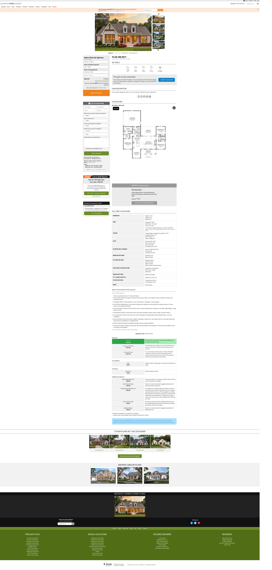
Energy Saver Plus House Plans (97, 546)
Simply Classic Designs (162, 543)
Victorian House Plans (32, 555)
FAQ (135, 528)
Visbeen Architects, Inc (162, 546)
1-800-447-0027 (102, 88)
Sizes (13, 7)
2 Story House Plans (97, 555)
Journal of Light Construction (227, 543)
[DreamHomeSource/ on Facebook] (191, 523)
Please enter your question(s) (92, 137)
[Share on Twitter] (147, 96)
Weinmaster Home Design (162, 548)
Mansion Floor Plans (97, 550)
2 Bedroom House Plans (97, 538)
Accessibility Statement (150, 564)
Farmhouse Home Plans (32, 545)
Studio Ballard (162, 545)
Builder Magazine (227, 541)
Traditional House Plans (124, 59)
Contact (145, 528)
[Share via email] (138, 96)
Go (257, 3)
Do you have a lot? (89, 118)
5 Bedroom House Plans (97, 543)
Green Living (162, 538)
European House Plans (32, 543)
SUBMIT (160, 10)
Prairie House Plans (32, 548)
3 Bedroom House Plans (97, 540)
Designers (44, 7)
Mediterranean (32, 546)
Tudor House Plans (32, 553)
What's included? (88, 59)
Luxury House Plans (97, 548)
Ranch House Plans (32, 550)
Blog (50, 7)
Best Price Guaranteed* (102, 81)
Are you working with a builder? (92, 123)
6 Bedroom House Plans (97, 545)
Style (8, 7)
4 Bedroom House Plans (97, 541)
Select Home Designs (162, 541)
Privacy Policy (122, 10)
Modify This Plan (166, 80)
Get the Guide (96, 213)
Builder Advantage (227, 540)
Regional (31, 7)
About (139, 528)
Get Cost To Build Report (96, 193)
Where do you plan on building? (93, 129)
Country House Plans (32, 540)
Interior (18, 7)
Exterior (25, 7)
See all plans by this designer (129, 456)
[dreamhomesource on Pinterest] (199, 523)
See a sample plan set (118, 293)
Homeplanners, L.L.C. (162, 540)
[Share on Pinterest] (150, 96)
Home (113, 59)
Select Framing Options (90, 70)
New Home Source (227, 538)
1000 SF (97, 551)
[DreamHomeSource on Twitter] (195, 523)
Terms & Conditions (111, 10)
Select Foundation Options (91, 64)
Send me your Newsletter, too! (94, 148)
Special (38, 7)
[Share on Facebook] (144, 96)
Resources (125, 528)
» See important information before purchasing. (124, 329)
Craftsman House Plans (32, 541)
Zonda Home (227, 545)
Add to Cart (96, 93)
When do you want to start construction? (95, 113)
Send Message (96, 153)
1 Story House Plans (97, 553)
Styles (119, 528)
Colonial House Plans (32, 538)
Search (114, 528)
